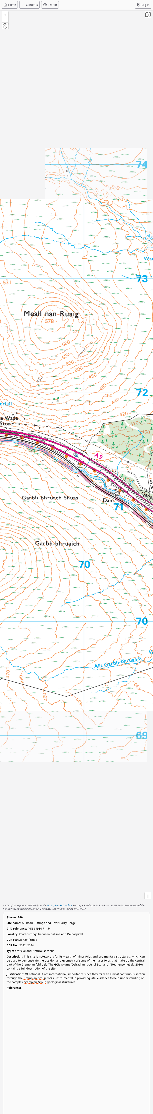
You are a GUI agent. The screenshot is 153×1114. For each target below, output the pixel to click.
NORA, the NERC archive (59, 905)
